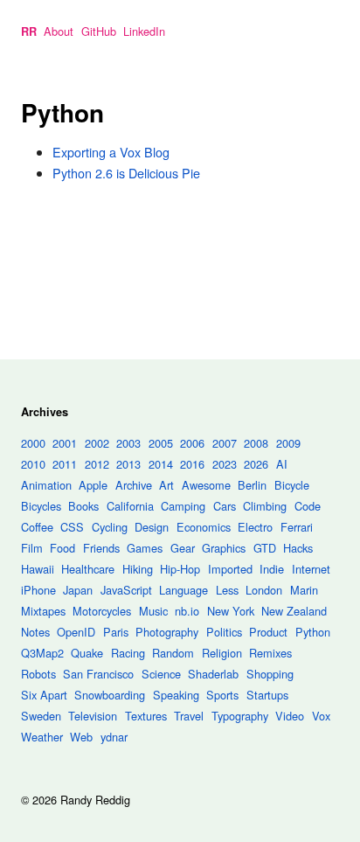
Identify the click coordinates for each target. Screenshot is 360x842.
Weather (42, 736)
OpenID (76, 631)
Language (183, 589)
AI (281, 464)
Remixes (270, 652)
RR (29, 31)
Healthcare (87, 568)
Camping (183, 506)
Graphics (224, 547)
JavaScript (126, 589)
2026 (256, 464)
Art (166, 485)
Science (161, 673)
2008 (256, 443)
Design (152, 526)
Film (32, 547)
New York (230, 610)
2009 (288, 443)
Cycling (110, 526)
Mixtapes (43, 610)
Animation (46, 485)
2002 (97, 443)
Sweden (41, 715)
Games (145, 547)
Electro (255, 526)
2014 (161, 464)
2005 (161, 443)
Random (173, 652)
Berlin (252, 485)
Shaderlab (213, 673)
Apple (93, 485)
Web (81, 736)
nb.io (187, 610)
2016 (192, 464)
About (58, 31)
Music (153, 610)
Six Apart (44, 694)
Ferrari (296, 526)
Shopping (270, 673)
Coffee (37, 526)
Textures (146, 715)
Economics (204, 526)
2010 (33, 464)
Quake (87, 652)
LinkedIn (144, 31)
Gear (182, 547)
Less (227, 589)
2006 (192, 443)
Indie (272, 568)
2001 (64, 443)
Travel (189, 715)
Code (307, 506)
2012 (97, 464)
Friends (101, 547)
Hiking (137, 568)
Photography (166, 631)
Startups (267, 694)
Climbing (265, 506)
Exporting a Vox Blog (111, 152)
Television (92, 715)
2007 (224, 443)
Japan (78, 589)
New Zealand (294, 610)
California (130, 506)
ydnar (114, 736)
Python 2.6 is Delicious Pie (126, 173)
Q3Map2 (42, 652)
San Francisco (98, 673)
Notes (35, 631)
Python (312, 631)
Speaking (176, 694)
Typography (239, 715)
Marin (304, 589)
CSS (72, 526)
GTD (264, 547)
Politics (224, 631)
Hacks (298, 547)
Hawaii (37, 568)
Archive (133, 485)
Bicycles (41, 506)
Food (62, 547)
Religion (222, 652)
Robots (38, 673)
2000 (33, 443)
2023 (224, 464)
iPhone (38, 589)
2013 (128, 464)
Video (289, 715)
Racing (128, 652)
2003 (128, 443)
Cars (224, 506)
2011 (64, 464)
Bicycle (291, 485)
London (264, 589)
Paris (115, 631)
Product (268, 631)
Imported (230, 568)
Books (83, 506)
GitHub (98, 31)
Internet (311, 568)
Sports (222, 694)
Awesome (206, 485)
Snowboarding (109, 694)
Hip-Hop (180, 568)
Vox (321, 715)
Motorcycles (102, 610)
